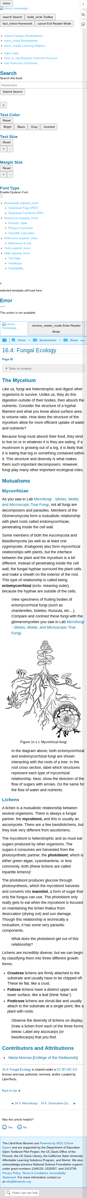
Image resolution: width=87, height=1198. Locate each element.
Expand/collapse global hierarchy (7, 340)
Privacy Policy (11, 1173)
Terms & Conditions (35, 1173)
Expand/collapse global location (82, 339)
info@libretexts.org (18, 1181)
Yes (10, 1127)
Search (8, 1193)
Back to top (9, 1090)
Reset (7, 120)
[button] (15, 263)
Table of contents (20, 368)
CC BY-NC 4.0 (67, 1069)
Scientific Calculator (21, 233)
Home (21, 340)
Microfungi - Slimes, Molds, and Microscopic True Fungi (47, 627)
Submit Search (12, 91)
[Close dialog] (2, 306)
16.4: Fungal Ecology (16, 1069)
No (25, 1127)
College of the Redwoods (55, 1058)
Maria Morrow (20, 1058)
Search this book (11, 78)
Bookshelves (48, 340)
